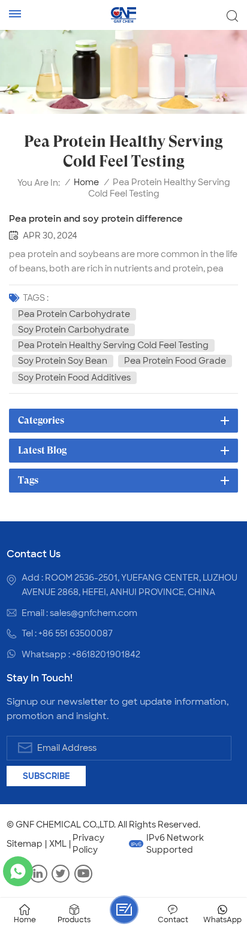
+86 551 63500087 (75, 633)
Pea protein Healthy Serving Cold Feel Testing (113, 345)
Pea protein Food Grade (175, 360)
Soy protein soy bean (62, 360)
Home (86, 182)
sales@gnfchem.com (93, 613)
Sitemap (25, 843)
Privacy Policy (88, 843)
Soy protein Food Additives (74, 377)
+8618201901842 (106, 654)
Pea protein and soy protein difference (96, 218)
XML (58, 843)
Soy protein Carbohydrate (73, 329)
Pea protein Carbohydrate (74, 314)
